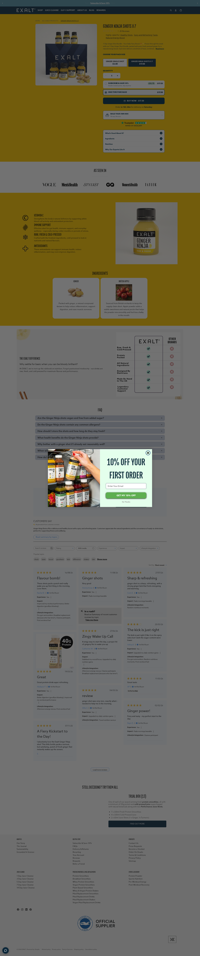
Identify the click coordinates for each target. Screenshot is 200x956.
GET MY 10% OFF (126, 495)
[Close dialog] (148, 453)
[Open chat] (5, 950)
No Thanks (126, 502)
